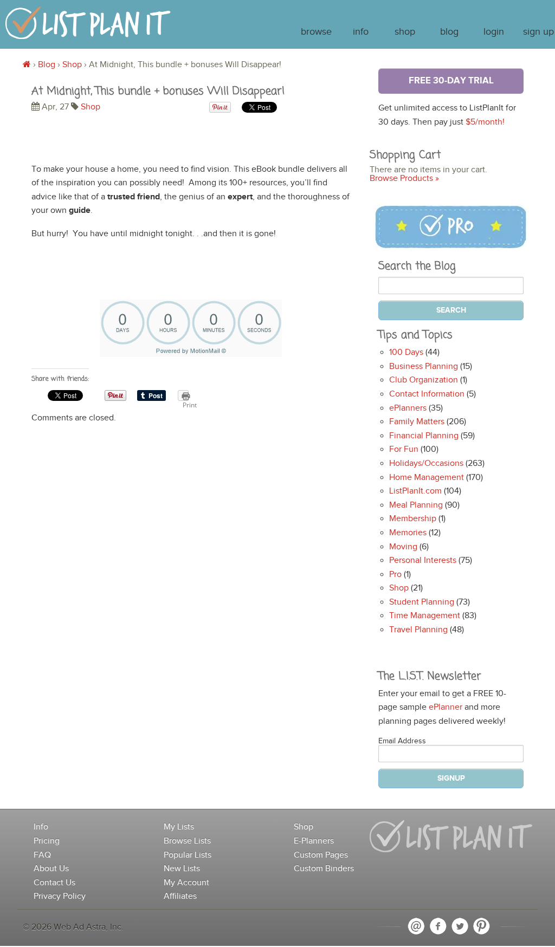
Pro (395, 574)
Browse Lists (187, 841)
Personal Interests (422, 560)
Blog (449, 32)
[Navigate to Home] (88, 28)
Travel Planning (418, 630)
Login (493, 32)
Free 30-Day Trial (451, 80)
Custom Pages (321, 855)
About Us (51, 869)
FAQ (42, 855)
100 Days (406, 352)
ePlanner (445, 707)
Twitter (459, 926)
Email (416, 926)
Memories (408, 533)
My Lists (179, 827)
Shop (405, 32)
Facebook (438, 926)
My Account (186, 883)
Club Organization (423, 380)
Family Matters (416, 422)
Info (361, 32)
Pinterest (481, 926)
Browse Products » (404, 178)
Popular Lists (187, 855)
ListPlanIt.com (415, 491)
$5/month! (485, 122)
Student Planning (421, 602)
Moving (403, 547)
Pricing (47, 841)
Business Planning (423, 366)
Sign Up (538, 32)
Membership (412, 519)
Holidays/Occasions (426, 463)
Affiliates (180, 896)
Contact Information (426, 394)
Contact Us (54, 883)
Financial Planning (424, 436)
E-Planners (314, 841)
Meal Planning (416, 505)
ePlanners (408, 408)
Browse (316, 32)
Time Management (424, 616)
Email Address (402, 741)
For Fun (403, 449)
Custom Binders (324, 869)
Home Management (426, 477)
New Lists (182, 869)
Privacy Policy (60, 896)
